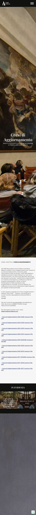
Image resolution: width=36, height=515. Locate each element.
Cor (3, 322)
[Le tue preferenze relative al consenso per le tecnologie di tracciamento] (33, 512)
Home (3, 262)
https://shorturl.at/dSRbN (8, 305)
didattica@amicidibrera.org (9, 311)
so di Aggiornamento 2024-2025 (14, 322)
